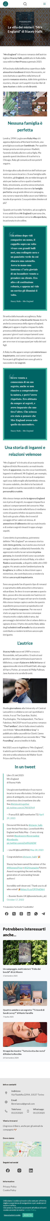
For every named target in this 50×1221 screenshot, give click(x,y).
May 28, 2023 (36, 850)
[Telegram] (43, 914)
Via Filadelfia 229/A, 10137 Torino (27, 1094)
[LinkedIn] (28, 914)
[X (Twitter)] (14, 914)
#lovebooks (12, 839)
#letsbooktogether (20, 804)
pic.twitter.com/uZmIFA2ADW (21, 843)
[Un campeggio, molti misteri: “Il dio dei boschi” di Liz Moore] (25, 952)
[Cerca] (25, 4)
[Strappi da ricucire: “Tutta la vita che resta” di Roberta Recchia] (25, 1034)
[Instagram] (19, 1170)
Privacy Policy (10, 1186)
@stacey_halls (35, 825)
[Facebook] (6, 914)
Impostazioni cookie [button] (12, 1215)
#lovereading (32, 835)
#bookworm (20, 835)
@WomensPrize (14, 867)
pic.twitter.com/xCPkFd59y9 (21, 807)
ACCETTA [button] (28, 1215)
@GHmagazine (31, 867)
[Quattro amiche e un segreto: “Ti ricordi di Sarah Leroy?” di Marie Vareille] (25, 993)
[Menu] (44, 3)
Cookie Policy (9, 1190)
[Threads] (21, 914)
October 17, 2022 (15, 899)
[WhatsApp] (36, 914)
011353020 (17, 1113)
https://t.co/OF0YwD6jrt (33, 889)
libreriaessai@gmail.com (23, 1103)
